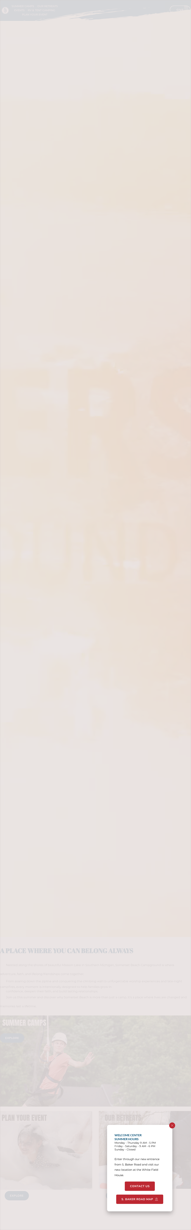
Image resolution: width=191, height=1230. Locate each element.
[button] (172, 1125)
